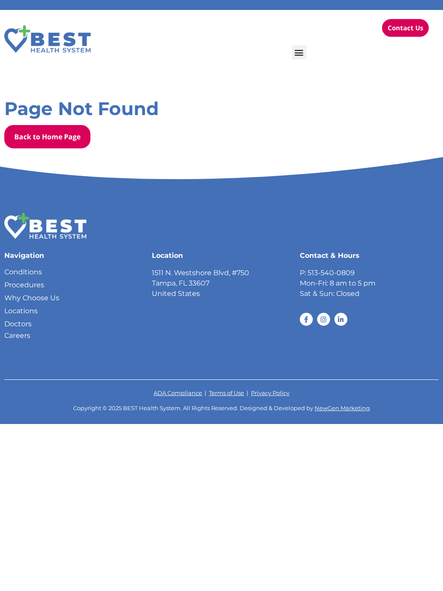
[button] (299, 52)
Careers (17, 335)
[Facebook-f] (306, 319)
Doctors (18, 324)
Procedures (24, 285)
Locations (21, 311)
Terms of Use (226, 393)
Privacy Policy (270, 393)
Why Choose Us (31, 298)
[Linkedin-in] (340, 319)
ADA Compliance (178, 393)
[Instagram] (323, 319)
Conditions (23, 272)
